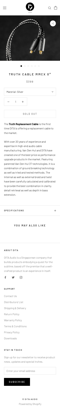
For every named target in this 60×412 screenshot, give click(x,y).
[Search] (49, 7)
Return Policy (11, 314)
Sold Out (30, 113)
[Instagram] (21, 277)
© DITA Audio (30, 399)
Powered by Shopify (30, 403)
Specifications (14, 210)
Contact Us (10, 296)
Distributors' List (13, 302)
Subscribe (17, 381)
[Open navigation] (4, 7)
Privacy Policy (12, 332)
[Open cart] (55, 7)
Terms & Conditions (15, 326)
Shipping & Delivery (15, 308)
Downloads (10, 338)
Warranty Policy (13, 320)
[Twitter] (13, 277)
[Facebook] (5, 277)
